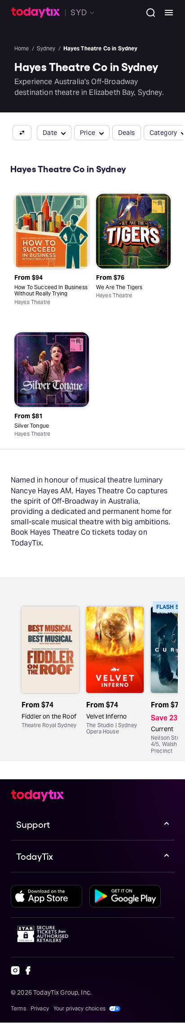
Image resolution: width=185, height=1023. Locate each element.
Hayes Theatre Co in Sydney (100, 48)
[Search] (147, 12)
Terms (18, 1008)
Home (21, 48)
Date (50, 133)
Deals (126, 133)
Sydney (46, 48)
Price (88, 133)
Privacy (40, 1008)
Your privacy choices (79, 1008)
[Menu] (165, 12)
